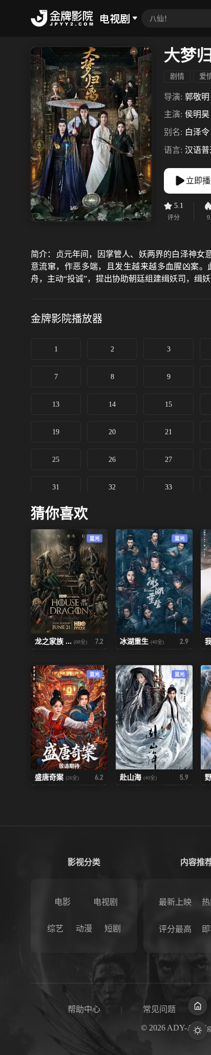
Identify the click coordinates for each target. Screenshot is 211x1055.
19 (55, 432)
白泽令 (197, 132)
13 (55, 404)
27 (168, 459)
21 (168, 432)
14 (112, 404)
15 (168, 404)
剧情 (177, 76)
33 (168, 487)
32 (112, 487)
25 (55, 459)
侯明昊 (197, 114)
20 (112, 432)
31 (55, 487)
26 (112, 459)
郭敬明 (197, 96)
